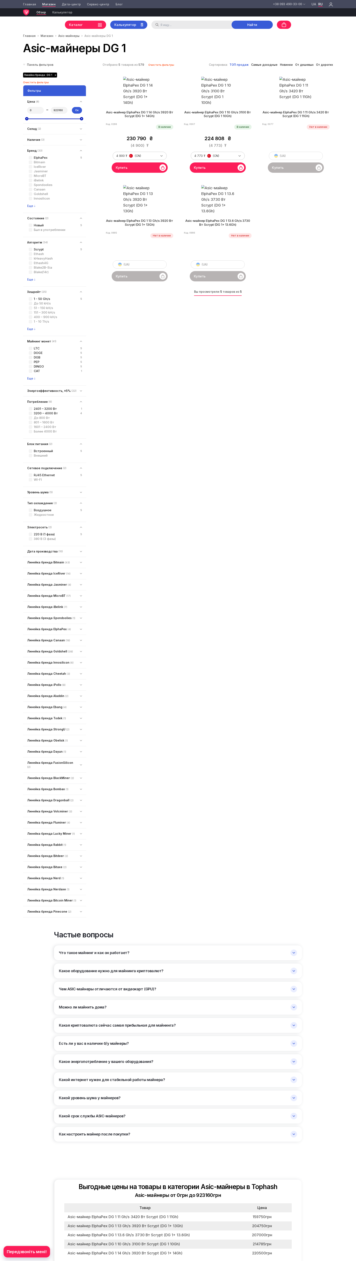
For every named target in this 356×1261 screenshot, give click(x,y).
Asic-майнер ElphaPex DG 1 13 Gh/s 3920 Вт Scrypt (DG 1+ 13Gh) (139, 223)
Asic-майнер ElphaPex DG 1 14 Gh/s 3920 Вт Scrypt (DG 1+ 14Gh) (139, 114)
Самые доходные (264, 64)
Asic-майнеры (69, 36)
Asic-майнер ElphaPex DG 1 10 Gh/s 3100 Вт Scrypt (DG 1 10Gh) (217, 114)
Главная (29, 4)
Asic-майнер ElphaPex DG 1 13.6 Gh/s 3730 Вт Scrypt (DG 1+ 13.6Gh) (217, 223)
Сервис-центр (98, 4)
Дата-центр (71, 4)
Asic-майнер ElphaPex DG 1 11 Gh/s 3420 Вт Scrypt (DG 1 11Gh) (296, 114)
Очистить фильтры (161, 64)
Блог (119, 4)
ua (314, 4)
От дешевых (304, 64)
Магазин (48, 4)
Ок (77, 110)
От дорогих (324, 64)
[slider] (26, 118)
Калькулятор (62, 12)
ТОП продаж (239, 64)
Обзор (41, 12)
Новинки (286, 64)
